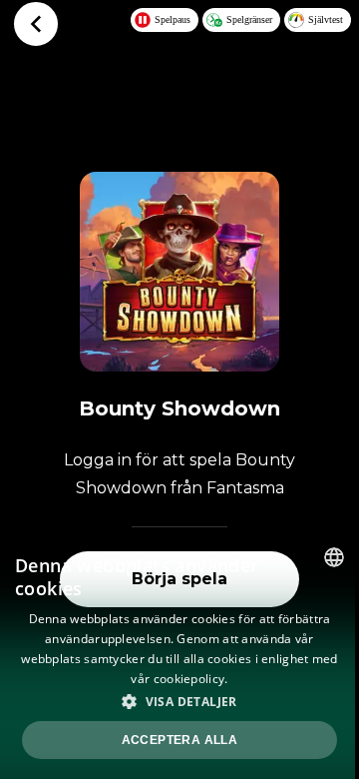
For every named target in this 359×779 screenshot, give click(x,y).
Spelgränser (249, 19)
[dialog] (179, 655)
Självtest (325, 19)
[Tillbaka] (36, 24)
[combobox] (334, 557)
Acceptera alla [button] (180, 740)
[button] (179, 701)
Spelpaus (172, 19)
